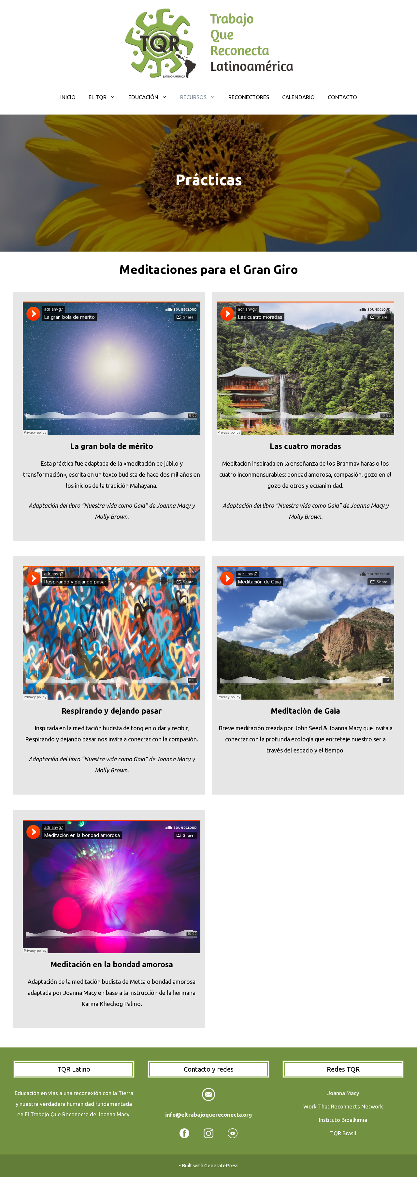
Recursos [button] (193, 97)
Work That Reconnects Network (343, 1106)
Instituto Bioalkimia (343, 1120)
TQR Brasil (343, 1133)
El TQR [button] (98, 97)
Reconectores (248, 97)
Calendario (298, 97)
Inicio (68, 97)
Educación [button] (143, 97)
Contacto (342, 97)
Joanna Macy (343, 1093)
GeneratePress (221, 1165)
